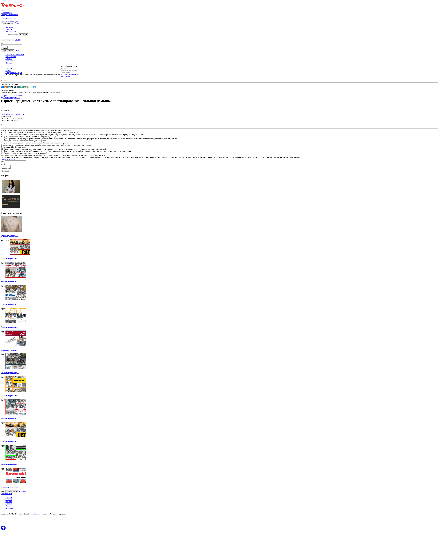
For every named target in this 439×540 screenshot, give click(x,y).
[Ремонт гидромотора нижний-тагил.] (15, 368)
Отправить (5, 171)
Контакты (9, 508)
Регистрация (10, 29)
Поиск (17, 40)
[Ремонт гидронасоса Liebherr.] (15, 437)
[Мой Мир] (8, 87)
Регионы (8, 59)
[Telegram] (34, 87)
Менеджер (5, 110)
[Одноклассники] (5, 87)
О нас (7, 506)
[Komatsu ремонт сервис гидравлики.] (15, 482)
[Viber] (24, 87)
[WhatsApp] (28, 87)
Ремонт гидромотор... (10, 373)
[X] (12, 87)
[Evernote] (21, 87)
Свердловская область (9, 15)
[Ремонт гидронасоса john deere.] (15, 414)
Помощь (18, 23)
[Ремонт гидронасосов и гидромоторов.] (15, 277)
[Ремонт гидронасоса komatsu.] (15, 459)
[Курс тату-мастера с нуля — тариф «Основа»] (11, 231)
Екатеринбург (6, 13)
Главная (8, 498)
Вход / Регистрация (8, 19)
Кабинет (8, 500)
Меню (17, 50)
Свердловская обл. (7, 114)
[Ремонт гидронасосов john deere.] (15, 323)
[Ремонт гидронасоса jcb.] (15, 391)
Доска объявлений (35, 514)
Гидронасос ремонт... (9, 350)
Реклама (8, 504)
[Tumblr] (18, 87)
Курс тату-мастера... (9, 236)
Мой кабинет (10, 57)
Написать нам (6, 494)
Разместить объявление (10, 21)
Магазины (9, 61)
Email (3, 164)
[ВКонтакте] (2, 87)
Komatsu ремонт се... (9, 487)
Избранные (9, 27)
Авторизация (10, 31)
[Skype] (31, 87)
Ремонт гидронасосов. (10, 258)
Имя (2, 161)
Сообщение (5, 169)
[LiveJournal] (15, 87)
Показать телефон (8, 159)
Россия (3, 11)
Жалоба (4, 80)
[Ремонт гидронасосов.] (20, 254)
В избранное (65, 76)
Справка (22, 491)
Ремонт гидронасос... (9, 281)
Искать (4, 48)
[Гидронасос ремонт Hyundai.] (15, 345)
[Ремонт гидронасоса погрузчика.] (15, 300)
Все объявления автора (70, 74)
